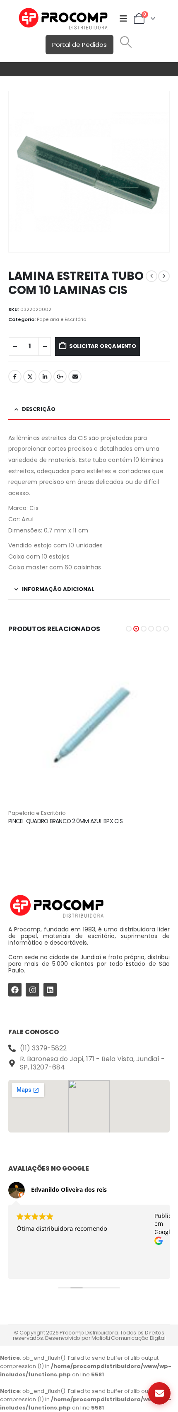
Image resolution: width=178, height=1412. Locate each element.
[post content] (89, 728)
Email (75, 376)
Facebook (15, 376)
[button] (126, 42)
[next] (164, 276)
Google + (60, 376)
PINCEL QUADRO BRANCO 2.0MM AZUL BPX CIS (65, 821)
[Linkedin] (50, 989)
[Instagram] (32, 989)
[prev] (151, 276)
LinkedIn (45, 376)
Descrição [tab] (38, 409)
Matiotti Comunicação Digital (128, 1338)
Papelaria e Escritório (61, 319)
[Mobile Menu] (123, 19)
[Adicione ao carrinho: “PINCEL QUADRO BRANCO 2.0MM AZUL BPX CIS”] (156, 661)
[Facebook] (15, 989)
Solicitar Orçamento (102, 346)
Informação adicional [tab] (58, 589)
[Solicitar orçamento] (159, 1393)
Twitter (29, 376)
